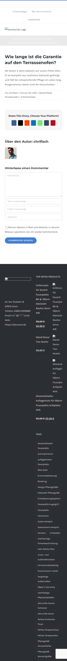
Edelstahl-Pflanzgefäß (49, 493)
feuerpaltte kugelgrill (48, 504)
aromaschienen (45, 454)
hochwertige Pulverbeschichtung (48, 541)
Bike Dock (43, 470)
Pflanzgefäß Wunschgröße (45, 654)
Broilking (42, 481)
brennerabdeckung (47, 475)
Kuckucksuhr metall (48, 571)
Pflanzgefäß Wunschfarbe (44, 643)
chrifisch (13, 93)
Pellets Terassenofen (48, 635)
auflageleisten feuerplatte (45, 462)
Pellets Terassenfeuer (48, 630)
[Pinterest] (15, 337)
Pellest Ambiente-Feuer (46, 621)
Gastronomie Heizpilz (48, 527)
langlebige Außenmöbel (44, 579)
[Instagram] (10, 337)
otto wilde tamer (46, 613)
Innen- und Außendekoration (46, 557)
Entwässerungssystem (49, 498)
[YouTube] (23, 337)
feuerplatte (43, 510)
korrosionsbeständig (48, 565)
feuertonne (43, 516)
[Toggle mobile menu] (61, 30)
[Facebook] (6, 337)
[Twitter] (19, 337)
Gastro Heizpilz (45, 521)
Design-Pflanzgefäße (48, 487)
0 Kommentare (28, 97)
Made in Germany (46, 587)
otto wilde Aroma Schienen (46, 605)
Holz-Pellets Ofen (46, 549)
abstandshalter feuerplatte (45, 445)
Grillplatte (55, 533)
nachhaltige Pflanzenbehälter (46, 595)
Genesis (42, 533)
